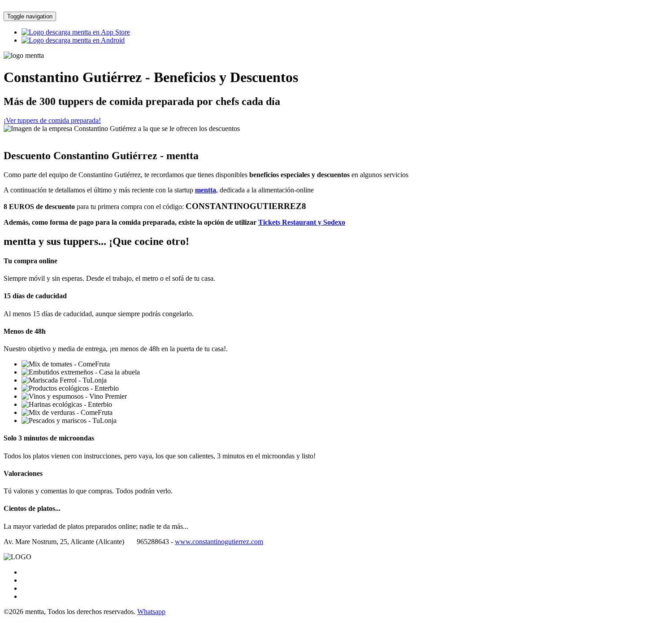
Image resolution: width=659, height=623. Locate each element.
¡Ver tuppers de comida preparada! (52, 120)
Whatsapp (151, 611)
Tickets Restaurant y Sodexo (301, 222)
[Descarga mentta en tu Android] (73, 40)
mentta (205, 190)
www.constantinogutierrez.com (219, 541)
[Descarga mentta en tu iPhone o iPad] (76, 32)
